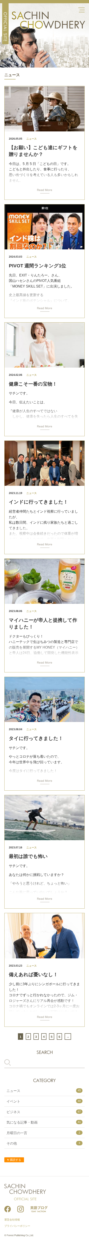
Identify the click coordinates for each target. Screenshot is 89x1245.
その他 (43, 1143)
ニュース (43, 1091)
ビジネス (43, 1112)
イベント (43, 1101)
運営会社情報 (12, 1219)
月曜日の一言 (43, 1133)
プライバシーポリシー (17, 1225)
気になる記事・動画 (43, 1122)
